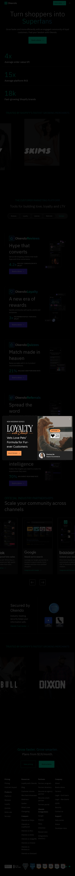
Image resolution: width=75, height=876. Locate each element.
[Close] (70, 418)
